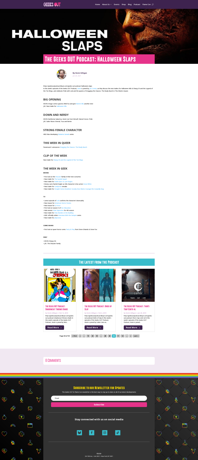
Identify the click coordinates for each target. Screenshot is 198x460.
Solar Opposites (58, 210)
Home (97, 4)
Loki (58, 201)
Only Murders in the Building (63, 213)
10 (88, 336)
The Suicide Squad (60, 179)
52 (122, 336)
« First (74, 336)
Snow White (87, 184)
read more (53, 327)
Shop (124, 4)
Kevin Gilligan (53, 313)
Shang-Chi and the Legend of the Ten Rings (68, 160)
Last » (136, 336)
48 (105, 336)
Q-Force (57, 205)
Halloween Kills (62, 106)
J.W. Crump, (93, 88)
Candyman (58, 186)
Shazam (58, 177)
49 (109, 336)
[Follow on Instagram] (104, 432)
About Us (106, 4)
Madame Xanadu (63, 134)
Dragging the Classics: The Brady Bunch (73, 147)
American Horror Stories (63, 203)
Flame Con (147, 4)
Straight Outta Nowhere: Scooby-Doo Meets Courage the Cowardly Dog (79, 189)
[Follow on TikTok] (117, 432)
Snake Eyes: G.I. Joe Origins (63, 181)
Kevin (79, 88)
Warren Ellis (80, 104)
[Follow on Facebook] (91, 432)
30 (97, 336)
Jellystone (57, 218)
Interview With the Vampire (67, 215)
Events (116, 4)
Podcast (137, 4)
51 (118, 336)
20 (92, 336)
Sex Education (66, 208)
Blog (129, 4)
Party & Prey (70, 229)
